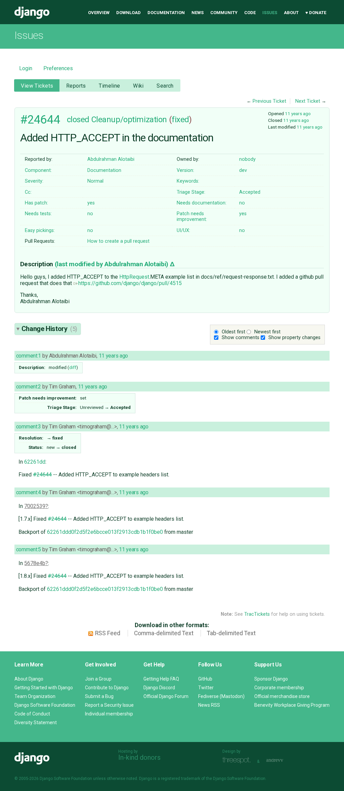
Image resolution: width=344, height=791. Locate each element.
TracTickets (257, 614)
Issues (269, 12)
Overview (99, 12)
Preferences (58, 68)
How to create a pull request (118, 241)
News (197, 12)
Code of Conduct (32, 713)
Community (224, 12)
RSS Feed (107, 633)
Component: (38, 170)
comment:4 (28, 492)
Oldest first (233, 332)
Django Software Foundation (44, 705)
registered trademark (180, 778)
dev (243, 170)
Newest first (267, 332)
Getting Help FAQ (161, 679)
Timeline (109, 86)
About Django (28, 679)
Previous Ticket (269, 101)
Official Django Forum (165, 696)
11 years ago (298, 113)
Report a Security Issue (109, 705)
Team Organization (34, 696)
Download (128, 12)
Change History (49, 329)
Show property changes (294, 337)
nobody (247, 159)
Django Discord (159, 687)
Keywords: (188, 181)
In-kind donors (139, 757)
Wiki (138, 86)
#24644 (40, 119)
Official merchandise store (282, 696)
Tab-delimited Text (231, 633)
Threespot (238, 760)
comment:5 (28, 549)
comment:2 (28, 386)
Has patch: (36, 203)
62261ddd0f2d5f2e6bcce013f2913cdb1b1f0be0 (105, 532)
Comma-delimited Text (164, 633)
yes (91, 203)
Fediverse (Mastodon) (221, 696)
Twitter (206, 687)
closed (78, 119)
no (242, 203)
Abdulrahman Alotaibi (110, 159)
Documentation (166, 12)
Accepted (249, 192)
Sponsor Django (271, 679)
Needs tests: (38, 214)
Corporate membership (279, 687)
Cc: (28, 192)
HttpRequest (134, 277)
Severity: (34, 181)
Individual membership (109, 713)
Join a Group (98, 679)
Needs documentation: (201, 203)
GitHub (205, 679)
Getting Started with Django (43, 687)
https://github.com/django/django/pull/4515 (130, 283)
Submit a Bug (99, 696)
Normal (95, 181)
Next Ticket (307, 101)
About (291, 12)
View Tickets (37, 86)
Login (25, 68)
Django (31, 13)
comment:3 (28, 426)
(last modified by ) (112, 264)
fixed (180, 119)
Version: (185, 170)
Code (250, 12)
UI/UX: (183, 230)
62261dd (34, 462)
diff (72, 367)
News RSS (209, 705)
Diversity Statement (35, 722)
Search (165, 86)
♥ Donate (315, 12)
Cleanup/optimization (129, 119)
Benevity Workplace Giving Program (292, 705)
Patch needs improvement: (192, 216)
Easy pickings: (40, 230)
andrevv (282, 760)
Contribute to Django (107, 687)
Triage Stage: (191, 192)
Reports (76, 86)
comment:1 (28, 356)
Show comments (240, 337)
